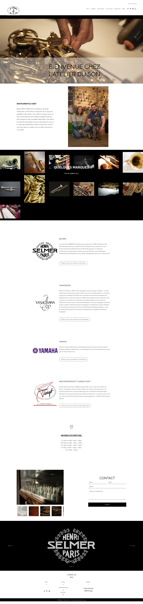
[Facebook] (128, 9)
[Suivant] (132, 546)
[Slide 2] (71, 566)
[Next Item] (61, 487)
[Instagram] (133, 9)
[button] (135, 9)
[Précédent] (10, 546)
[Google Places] (130, 9)
